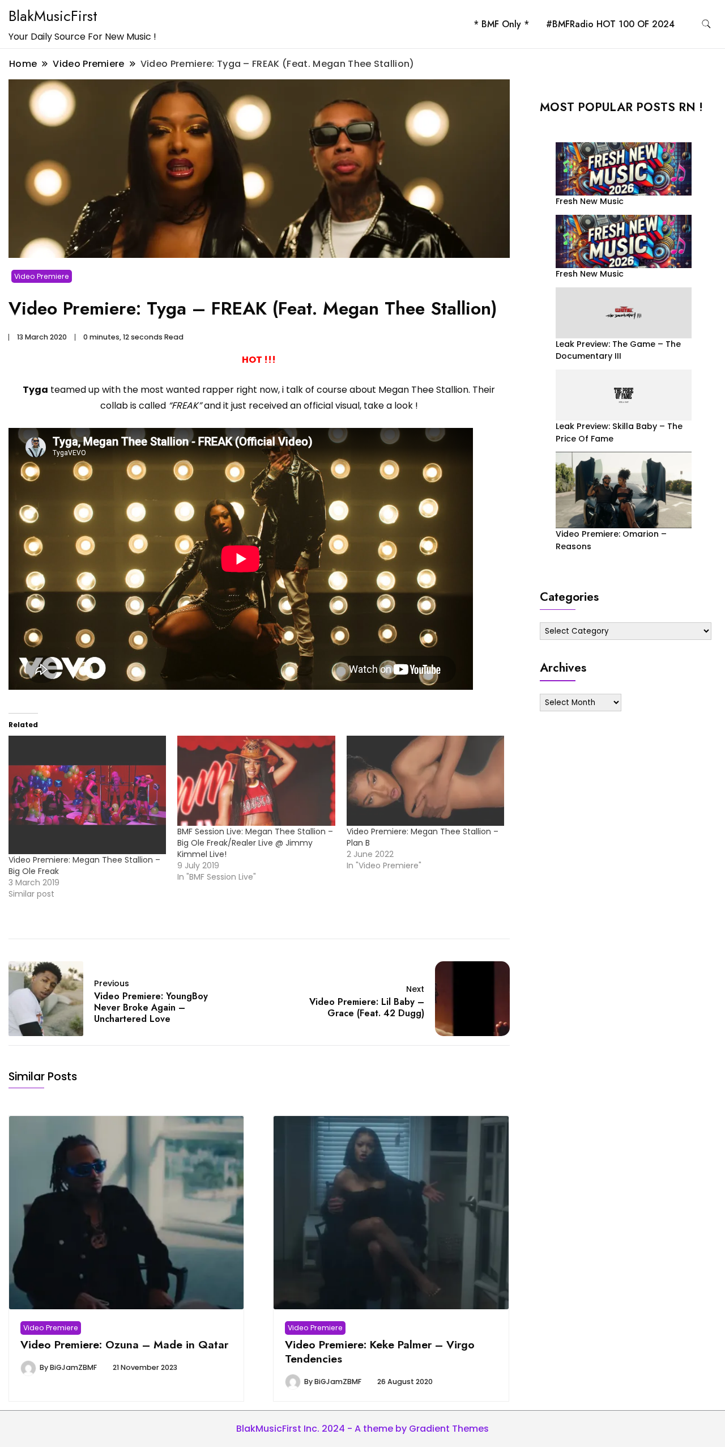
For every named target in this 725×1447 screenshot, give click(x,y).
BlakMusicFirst (52, 16)
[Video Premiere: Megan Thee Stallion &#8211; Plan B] (425, 781)
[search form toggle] (706, 24)
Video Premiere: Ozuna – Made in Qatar (124, 1344)
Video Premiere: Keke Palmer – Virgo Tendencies (380, 1351)
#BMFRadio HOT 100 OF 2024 (610, 24)
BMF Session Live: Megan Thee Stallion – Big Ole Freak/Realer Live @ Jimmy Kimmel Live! (255, 843)
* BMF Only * (501, 24)
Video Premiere (41, 276)
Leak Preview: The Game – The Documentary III (618, 350)
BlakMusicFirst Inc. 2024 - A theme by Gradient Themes (362, 1428)
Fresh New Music (590, 201)
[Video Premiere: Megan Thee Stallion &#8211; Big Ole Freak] (87, 795)
